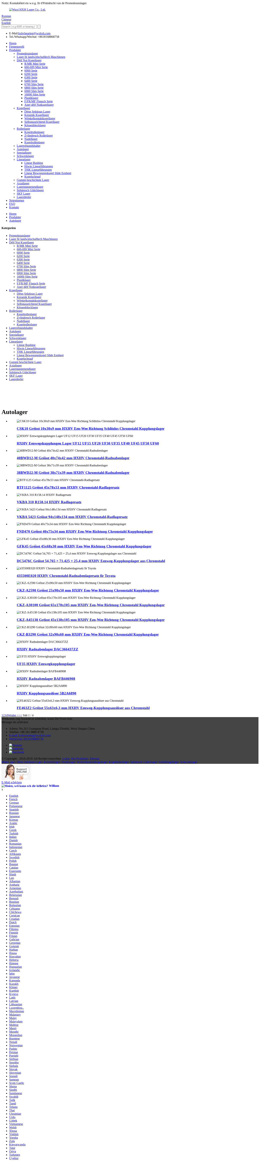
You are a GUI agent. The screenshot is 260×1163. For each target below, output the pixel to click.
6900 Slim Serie (34, 91)
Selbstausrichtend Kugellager (41, 121)
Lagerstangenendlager (30, 186)
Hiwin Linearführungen (38, 166)
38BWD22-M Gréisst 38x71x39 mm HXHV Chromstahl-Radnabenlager (73, 473)
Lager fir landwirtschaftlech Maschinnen (41, 56)
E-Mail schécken (12, 782)
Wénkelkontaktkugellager (39, 118)
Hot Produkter (79, 758)
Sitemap (94, 758)
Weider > (13, 715)
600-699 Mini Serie (36, 67)
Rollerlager (23, 128)
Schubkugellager (169, 762)
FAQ (12, 203)
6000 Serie (30, 70)
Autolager (23, 149)
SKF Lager (23, 193)
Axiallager (23, 183)
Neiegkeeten (16, 200)
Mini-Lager (8, 762)
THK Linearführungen (38, 169)
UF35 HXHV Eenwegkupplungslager (46, 664)
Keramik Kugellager (36, 115)
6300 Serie (30, 77)
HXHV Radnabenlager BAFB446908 (46, 679)
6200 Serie (30, 74)
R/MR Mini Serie (34, 63)
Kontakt (14, 207)
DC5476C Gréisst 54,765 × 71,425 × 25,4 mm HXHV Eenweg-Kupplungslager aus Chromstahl (91, 561)
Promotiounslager (27, 53)
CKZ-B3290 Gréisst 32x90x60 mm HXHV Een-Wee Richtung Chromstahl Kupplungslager (88, 634)
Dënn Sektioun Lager (37, 111)
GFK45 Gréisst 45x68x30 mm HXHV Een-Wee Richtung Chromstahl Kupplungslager (84, 546)
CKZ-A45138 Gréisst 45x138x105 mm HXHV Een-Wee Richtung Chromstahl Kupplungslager (91, 620)
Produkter (15, 50)
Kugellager (23, 108)
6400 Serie (30, 80)
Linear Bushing (33, 162)
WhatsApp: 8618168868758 (26, 738)
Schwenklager (25, 156)
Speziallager (24, 152)
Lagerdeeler (24, 197)
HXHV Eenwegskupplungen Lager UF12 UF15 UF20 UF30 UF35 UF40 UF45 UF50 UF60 (88, 443)
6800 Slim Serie (34, 87)
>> (20, 715)
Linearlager (23, 159)
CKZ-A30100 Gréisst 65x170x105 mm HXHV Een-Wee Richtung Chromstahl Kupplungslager (91, 605)
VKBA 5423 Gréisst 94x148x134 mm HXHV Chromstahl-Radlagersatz (72, 517)
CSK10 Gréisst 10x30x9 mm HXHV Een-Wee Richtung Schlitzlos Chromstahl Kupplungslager (90, 429)
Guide (66, 758)
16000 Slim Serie (34, 94)
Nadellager (30, 139)
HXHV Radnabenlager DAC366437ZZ (47, 649)
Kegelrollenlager (34, 132)
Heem (12, 43)
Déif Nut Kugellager (29, 60)
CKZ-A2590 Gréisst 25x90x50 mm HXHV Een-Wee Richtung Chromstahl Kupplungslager (88, 590)
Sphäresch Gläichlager (30, 190)
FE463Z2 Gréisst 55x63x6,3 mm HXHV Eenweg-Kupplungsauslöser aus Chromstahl (83, 708)
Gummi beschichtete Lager (33, 180)
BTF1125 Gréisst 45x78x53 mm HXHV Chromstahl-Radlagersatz (68, 487)
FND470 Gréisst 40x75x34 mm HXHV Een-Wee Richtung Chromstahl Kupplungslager (85, 531)
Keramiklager (52, 762)
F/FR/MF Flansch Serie (38, 101)
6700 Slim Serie (34, 84)
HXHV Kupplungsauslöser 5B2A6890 (46, 693)
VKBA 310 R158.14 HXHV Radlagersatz (49, 502)
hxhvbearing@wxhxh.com (34, 33)
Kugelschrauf (32, 176)
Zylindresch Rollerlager (38, 135)
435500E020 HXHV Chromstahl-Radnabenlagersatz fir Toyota (66, 576)
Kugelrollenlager (34, 142)
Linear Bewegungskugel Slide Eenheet (47, 173)
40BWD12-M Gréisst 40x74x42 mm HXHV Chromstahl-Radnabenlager (73, 458)
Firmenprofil (16, 46)
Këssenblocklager (35, 125)
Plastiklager (31, 98)
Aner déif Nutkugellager (39, 104)
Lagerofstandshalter (28, 145)
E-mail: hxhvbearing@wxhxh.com (30, 735)
